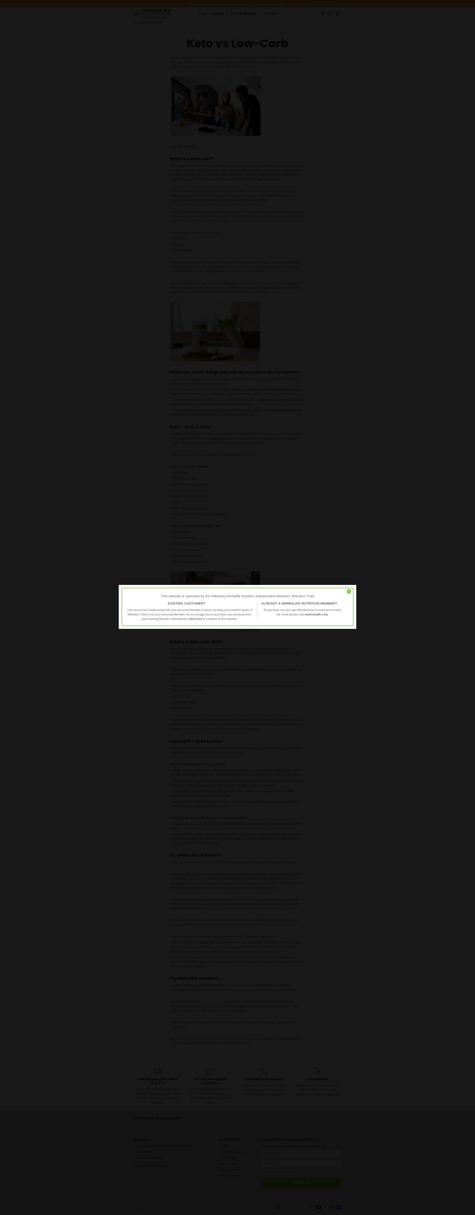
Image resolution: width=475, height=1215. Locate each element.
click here (195, 618)
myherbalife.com (316, 614)
